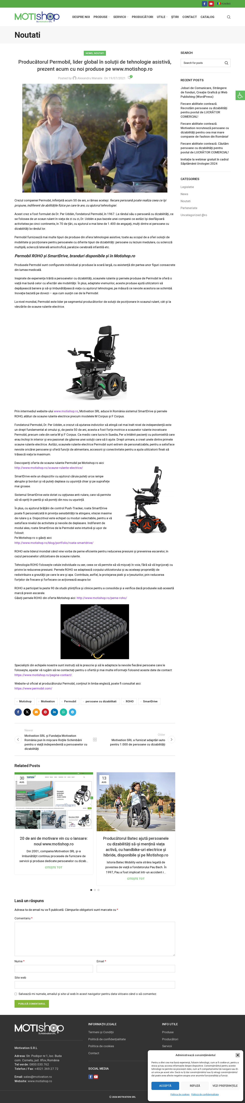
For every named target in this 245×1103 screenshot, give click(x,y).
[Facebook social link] (204, 4)
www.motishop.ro (66, 411)
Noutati (99, 53)
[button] (240, 95)
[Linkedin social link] (54, 712)
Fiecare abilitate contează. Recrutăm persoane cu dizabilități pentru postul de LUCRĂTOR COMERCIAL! (204, 110)
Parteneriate (189, 208)
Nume (19, 961)
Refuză (195, 1085)
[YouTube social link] (211, 4)
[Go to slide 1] (91, 890)
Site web (20, 977)
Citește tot (53, 867)
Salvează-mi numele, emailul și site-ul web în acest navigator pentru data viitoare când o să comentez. (87, 994)
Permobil (70, 701)
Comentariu (23, 918)
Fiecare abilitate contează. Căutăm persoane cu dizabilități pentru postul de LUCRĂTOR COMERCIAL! (205, 148)
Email (101, 961)
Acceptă (165, 1085)
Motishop (25, 701)
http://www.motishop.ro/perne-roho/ (102, 598)
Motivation (48, 701)
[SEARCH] (226, 63)
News (89, 53)
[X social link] (27, 712)
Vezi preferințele (225, 1085)
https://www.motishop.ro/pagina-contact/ (43, 675)
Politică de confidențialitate (205, 1094)
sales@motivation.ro (38, 1077)
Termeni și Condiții (101, 1032)
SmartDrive (150, 701)
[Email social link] (36, 712)
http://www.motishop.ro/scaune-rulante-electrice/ (49, 468)
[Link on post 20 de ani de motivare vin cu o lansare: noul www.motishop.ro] (54, 801)
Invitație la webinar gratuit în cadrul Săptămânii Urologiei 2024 (204, 162)
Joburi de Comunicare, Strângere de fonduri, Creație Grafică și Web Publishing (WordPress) (204, 92)
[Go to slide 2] (95, 890)
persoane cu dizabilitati (101, 701)
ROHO (130, 701)
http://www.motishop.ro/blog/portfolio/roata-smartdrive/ (54, 543)
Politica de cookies (180, 1094)
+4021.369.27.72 (46, 1069)
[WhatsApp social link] (63, 712)
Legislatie (187, 187)
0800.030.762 (39, 1064)
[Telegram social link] (72, 712)
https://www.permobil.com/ (33, 688)
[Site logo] (37, 16)
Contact (93, 1053)
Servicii (167, 1046)
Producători (170, 1039)
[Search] (228, 17)
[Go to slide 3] (98, 890)
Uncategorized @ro (194, 215)
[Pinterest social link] (45, 712)
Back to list (94, 739)
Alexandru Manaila (89, 78)
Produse (168, 1032)
